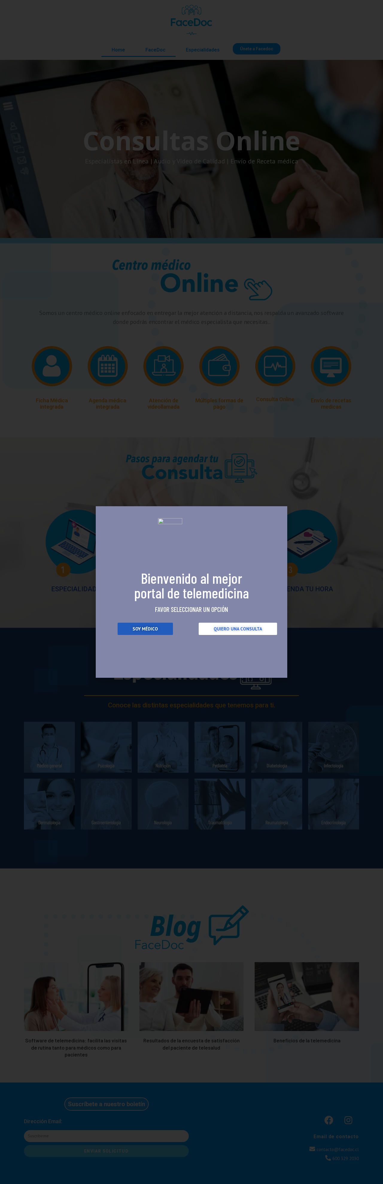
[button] (145, 629)
